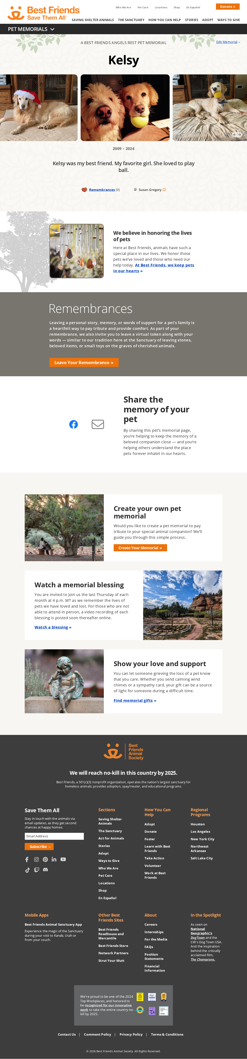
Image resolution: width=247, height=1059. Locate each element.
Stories (191, 20)
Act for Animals (111, 838)
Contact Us (67, 1034)
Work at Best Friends (155, 875)
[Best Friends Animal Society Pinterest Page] (46, 860)
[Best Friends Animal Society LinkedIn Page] (55, 860)
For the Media (156, 939)
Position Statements (154, 956)
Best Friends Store (113, 946)
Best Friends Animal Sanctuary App (53, 924)
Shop (177, 7)
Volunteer (153, 866)
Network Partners (113, 953)
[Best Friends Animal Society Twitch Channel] (38, 870)
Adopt (207, 20)
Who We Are (123, 7)
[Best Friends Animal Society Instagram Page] (38, 860)
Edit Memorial (227, 42)
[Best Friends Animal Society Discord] (46, 870)
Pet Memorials (27, 28)
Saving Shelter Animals (93, 20)
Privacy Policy (131, 1034)
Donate (226, 6)
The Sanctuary (131, 20)
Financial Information (155, 968)
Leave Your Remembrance (81, 362)
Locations (161, 7)
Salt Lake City (202, 858)
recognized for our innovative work (106, 1007)
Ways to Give (228, 20)
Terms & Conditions (167, 1034)
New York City (202, 839)
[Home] (44, 13)
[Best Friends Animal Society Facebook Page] (29, 860)
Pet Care (143, 7)
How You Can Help (164, 20)
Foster (150, 839)
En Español (193, 7)
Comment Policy (97, 1034)
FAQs (149, 947)
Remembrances (102, 189)
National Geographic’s (201, 933)
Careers (151, 924)
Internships (154, 932)
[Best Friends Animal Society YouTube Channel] (64, 860)
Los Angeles (200, 831)
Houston (198, 824)
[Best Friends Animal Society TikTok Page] (29, 870)
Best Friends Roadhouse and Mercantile (111, 933)
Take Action (154, 858)
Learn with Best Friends (157, 848)
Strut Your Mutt (111, 961)
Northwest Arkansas (199, 848)
